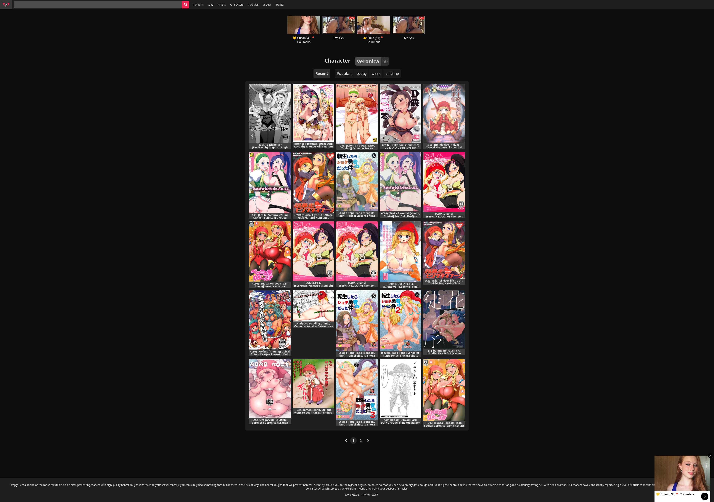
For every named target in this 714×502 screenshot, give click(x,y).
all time (392, 73)
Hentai (280, 4)
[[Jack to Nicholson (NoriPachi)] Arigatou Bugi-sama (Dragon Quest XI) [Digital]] (270, 113)
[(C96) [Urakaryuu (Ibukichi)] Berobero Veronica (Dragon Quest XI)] (270, 388)
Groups (267, 4)
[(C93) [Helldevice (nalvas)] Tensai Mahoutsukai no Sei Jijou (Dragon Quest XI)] (444, 113)
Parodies (253, 4)
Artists (222, 4)
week (376, 73)
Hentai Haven (370, 495)
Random (198, 4)
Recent (321, 73)
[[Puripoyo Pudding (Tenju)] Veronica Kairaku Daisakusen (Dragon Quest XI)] (313, 306)
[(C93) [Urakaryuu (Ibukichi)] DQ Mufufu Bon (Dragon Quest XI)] (400, 113)
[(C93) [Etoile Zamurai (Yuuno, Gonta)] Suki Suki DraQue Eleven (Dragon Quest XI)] (270, 182)
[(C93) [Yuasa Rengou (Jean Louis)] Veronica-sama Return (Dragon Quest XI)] (444, 390)
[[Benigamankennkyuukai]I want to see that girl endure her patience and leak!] (313, 383)
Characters (236, 4)
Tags (210, 4)
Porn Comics (351, 495)
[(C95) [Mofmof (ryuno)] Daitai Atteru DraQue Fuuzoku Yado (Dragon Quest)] (270, 320)
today (362, 73)
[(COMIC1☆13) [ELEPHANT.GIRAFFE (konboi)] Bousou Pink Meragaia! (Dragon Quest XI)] (444, 182)
